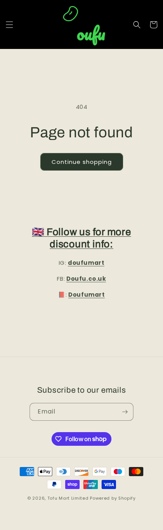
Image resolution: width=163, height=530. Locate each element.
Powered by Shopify (113, 498)
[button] (9, 24)
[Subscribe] (124, 412)
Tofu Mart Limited (68, 498)
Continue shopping (82, 162)
